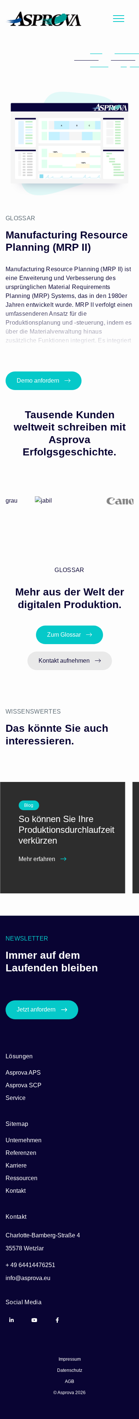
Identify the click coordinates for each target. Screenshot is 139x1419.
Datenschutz (69, 1370)
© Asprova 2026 (69, 1392)
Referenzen (21, 1153)
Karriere (16, 1165)
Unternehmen (24, 1140)
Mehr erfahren (38, 859)
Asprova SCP (24, 1085)
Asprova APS (23, 1072)
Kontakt (16, 1191)
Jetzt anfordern (36, 1009)
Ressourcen (21, 1178)
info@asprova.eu (28, 1278)
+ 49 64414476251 (30, 1265)
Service (16, 1098)
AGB (69, 1381)
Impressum (70, 1359)
